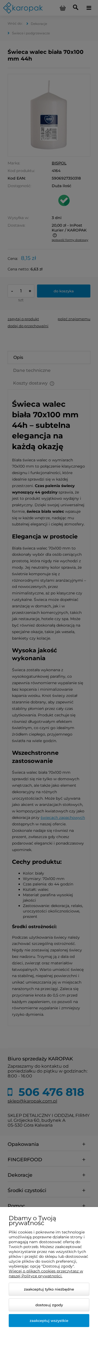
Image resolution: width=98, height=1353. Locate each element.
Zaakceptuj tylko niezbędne (49, 1289)
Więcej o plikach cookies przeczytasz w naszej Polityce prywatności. (46, 1273)
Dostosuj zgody (49, 1305)
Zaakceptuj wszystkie (49, 1320)
